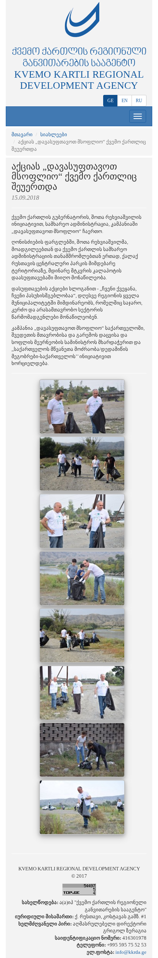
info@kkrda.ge (130, 952)
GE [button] (110, 100)
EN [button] (125, 100)
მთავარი (22, 134)
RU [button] (139, 100)
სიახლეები (53, 134)
